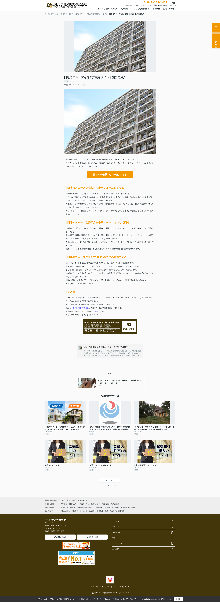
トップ (100, 9)
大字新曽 (64, 504)
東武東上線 (109, 507)
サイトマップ (124, 587)
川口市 (74, 500)
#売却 (71, 85)
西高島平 (100, 511)
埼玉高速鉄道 (99, 507)
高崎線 (117, 507)
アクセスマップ (118, 543)
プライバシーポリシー (109, 587)
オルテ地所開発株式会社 (80, 308)
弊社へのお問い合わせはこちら (110, 174)
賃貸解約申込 (143, 9)
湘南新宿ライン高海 (128, 507)
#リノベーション (79, 85)
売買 (66, 81)
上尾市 (86, 500)
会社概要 (156, 9)
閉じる (178, 599)
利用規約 (96, 587)
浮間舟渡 (120, 511)
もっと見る (110, 480)
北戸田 (67, 511)
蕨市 (68, 500)
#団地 (66, 85)
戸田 (62, 511)
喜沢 (92, 504)
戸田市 (63, 500)
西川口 (85, 511)
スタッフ (115, 527)
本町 (88, 504)
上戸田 (76, 504)
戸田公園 (75, 511)
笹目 (70, 504)
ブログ (114, 538)
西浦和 (113, 511)
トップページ (117, 521)
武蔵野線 (80, 507)
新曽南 (98, 504)
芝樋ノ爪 (109, 504)
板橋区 (80, 500)
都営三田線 (88, 507)
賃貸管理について (128, 9)
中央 (103, 504)
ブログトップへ (110, 485)
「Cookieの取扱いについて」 (148, 599)
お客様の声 (116, 532)
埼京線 (63, 507)
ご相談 (95, 311)
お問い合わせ (168, 9)
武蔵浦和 (92, 511)
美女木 (82, 504)
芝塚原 (116, 504)
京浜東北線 (71, 507)
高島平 (107, 511)
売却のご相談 (111, 9)
